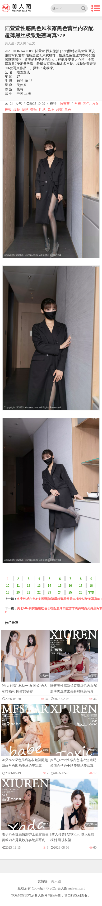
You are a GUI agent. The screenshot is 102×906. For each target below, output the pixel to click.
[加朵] (25, 740)
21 (28, 592)
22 (39, 592)
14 (49, 585)
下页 (91, 592)
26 (80, 592)
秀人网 (21, 43)
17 (80, 585)
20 (18, 592)
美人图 (9, 43)
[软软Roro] (74, 815)
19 (7, 592)
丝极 (77, 103)
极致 (8, 110)
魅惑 (25, 110)
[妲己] (74, 740)
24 (59, 592)
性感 (42, 110)
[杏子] (25, 814)
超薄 (59, 110)
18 (91, 585)
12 (28, 585)
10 (7, 585)
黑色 (86, 103)
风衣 (50, 110)
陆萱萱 (65, 103)
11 (18, 585)
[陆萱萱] (74, 665)
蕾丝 (33, 110)
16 (70, 585)
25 (70, 592)
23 (49, 592)
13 (39, 585)
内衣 (95, 103)
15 (59, 585)
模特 (16, 110)
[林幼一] (25, 666)
